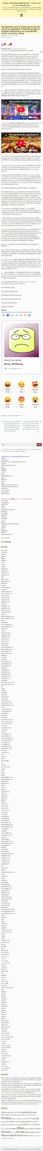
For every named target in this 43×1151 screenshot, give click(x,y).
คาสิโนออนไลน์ (5, 942)
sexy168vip (4, 849)
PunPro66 (4, 804)
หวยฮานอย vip (5, 1035)
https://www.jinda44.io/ (8, 509)
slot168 (3, 870)
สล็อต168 (3, 992)
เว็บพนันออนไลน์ (5, 1062)
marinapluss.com (6, 727)
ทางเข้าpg (4, 956)
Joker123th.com (6, 701)
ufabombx (4, 923)
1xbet (2, 562)
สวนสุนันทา (4, 1031)
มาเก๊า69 (3, 977)
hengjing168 (5, 670)
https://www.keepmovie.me (9, 486)
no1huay (3, 750)
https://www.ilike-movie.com (10, 485)
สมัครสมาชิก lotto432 (7, 987)
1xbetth (3, 527)
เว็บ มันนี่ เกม (4, 1053)
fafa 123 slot (4, 645)
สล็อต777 (3, 1000)
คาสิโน (3, 938)
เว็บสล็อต (3, 1064)
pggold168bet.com (7, 777)
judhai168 (4, 511)
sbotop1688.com (6, 845)
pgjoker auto (5, 783)
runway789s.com (6, 833)
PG (2, 763)
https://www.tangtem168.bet (10, 523)
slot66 (3, 508)
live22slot (21, 1115)
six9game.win (5, 860)
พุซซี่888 (3, 469)
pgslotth (3, 800)
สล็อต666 (3, 998)
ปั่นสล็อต (3, 965)
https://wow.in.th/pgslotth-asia (11, 299)
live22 (3, 481)
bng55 (3, 620)
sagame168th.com (6, 841)
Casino (3, 631)
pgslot (15, 259)
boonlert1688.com (6, 624)
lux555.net (4, 715)
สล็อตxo (3, 522)
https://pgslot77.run (7, 476)
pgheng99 (4, 781)
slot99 (3, 506)
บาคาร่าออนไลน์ (5, 490)
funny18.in (4, 659)
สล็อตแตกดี (4, 1029)
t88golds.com (5, 893)
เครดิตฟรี (3, 1049)
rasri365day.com (6, 822)
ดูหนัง (2, 467)
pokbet (3, 802)
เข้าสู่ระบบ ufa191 (5, 1045)
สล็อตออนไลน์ (4, 492)
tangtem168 (5, 895)
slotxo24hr (4, 876)
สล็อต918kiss (4, 1006)
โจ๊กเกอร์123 (4, 500)
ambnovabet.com (6, 591)
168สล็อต (3, 556)
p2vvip (3, 758)
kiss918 (3, 532)
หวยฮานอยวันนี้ (5, 1039)
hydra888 (4, 680)
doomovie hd (5, 538)
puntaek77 (4, 812)
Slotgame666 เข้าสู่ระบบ (8, 872)
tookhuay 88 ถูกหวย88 (7, 909)
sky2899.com (5, 864)
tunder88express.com (8, 911)
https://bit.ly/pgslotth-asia (9, 291)
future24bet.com (6, 661)
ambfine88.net (5, 587)
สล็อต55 (3, 994)
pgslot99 (4, 794)
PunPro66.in (5, 806)
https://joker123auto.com (8, 465)
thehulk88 (4, 901)
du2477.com (5, 639)
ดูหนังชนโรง (4, 488)
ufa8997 (3, 917)
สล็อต (20, 123)
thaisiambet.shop (6, 897)
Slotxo (3, 874)
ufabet (3, 921)
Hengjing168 (5, 502)
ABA (2, 577)
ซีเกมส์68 (3, 946)
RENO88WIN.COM (6, 824)
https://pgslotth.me (7, 534)
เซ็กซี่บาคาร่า (4, 1051)
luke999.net (5, 713)
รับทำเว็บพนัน (4, 981)
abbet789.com (5, 581)
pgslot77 (4, 789)
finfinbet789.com (6, 651)
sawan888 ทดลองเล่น (7, 843)
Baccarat (3, 604)
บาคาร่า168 (4, 961)
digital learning (5, 633)
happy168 (4, 668)
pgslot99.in (4, 796)
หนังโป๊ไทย (4, 525)
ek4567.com (5, 643)
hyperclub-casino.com (8, 682)
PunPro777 (4, 808)
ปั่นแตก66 (3, 967)
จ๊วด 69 (3, 944)
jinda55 (3, 690)
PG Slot (3, 765)
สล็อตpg (3, 1010)
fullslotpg (4, 479)
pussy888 (4, 518)
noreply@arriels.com (15, 368)
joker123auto (5, 697)
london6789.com (6, 709)
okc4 (2, 754)
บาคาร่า (3, 472)
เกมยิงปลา (4, 1041)
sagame (3, 463)
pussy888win (5, 820)
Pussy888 (4, 814)
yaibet (3, 934)
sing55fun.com (5, 855)
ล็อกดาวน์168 (4, 983)
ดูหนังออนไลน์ (4, 460)
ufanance (4, 926)
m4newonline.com (7, 719)
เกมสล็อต (3, 1043)
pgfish (3, 775)
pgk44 (3, 785)
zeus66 (3, 936)
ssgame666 (4, 882)
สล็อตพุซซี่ (3, 1014)
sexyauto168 (5, 851)
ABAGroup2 (4, 579)
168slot (3, 554)
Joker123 (4, 694)
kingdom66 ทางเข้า (6, 703)
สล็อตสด (3, 1018)
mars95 (3, 732)
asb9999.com (5, 600)
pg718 (3, 769)
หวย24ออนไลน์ (5, 1033)
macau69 (4, 725)
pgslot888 (4, 531)
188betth (3, 560)
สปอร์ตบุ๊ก (3, 985)
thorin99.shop (5, 903)
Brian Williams (7, 37)
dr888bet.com (5, 637)
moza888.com (5, 742)
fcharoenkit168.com (7, 647)
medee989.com (6, 734)
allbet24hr (4, 583)
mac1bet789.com (6, 723)
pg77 (2, 771)
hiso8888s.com (6, 672)
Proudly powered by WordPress (11, 1149)
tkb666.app (4, 907)
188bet (3, 558)
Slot (2, 866)
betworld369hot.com (7, 616)
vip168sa (3, 928)
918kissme (4, 571)
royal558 (3, 831)
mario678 (4, 730)
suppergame (5, 890)
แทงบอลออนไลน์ (5, 1068)
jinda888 (3, 692)
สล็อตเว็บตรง (10, 415)
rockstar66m (5, 829)
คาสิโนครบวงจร (5, 940)
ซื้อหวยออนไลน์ (5, 493)
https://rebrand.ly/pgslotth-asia (11, 295)
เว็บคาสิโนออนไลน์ (6, 1055)
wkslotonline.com (6, 930)
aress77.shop (5, 595)
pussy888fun (5, 816)
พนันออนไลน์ (4, 971)
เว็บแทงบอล (4, 1066)
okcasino (4, 756)
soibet (3, 878)
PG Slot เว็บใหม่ (5, 767)
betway (3, 614)
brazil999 (4, 628)
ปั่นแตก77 (4, 969)
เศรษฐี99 (3, 1138)
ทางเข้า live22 (5, 954)
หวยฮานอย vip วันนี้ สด (7, 1037)
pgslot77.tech (5, 791)
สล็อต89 (3, 1004)
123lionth (4, 552)
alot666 (3, 585)
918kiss (3, 458)
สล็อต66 (3, 996)
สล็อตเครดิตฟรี (5, 1022)
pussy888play (5, 818)
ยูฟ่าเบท (3, 979)
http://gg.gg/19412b (7, 306)
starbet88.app (5, 884)
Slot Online (4, 868)
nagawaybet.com (6, 746)
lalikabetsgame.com (7, 705)
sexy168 (3, 847)
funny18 (3, 657)
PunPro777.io (5, 810)
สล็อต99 (3, 516)
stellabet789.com (6, 886)
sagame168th (5, 839)
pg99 (2, 477)
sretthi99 (4, 880)
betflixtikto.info (5, 610)
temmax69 (34, 1121)
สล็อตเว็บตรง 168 (5, 1027)
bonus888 (4, 513)
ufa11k (3, 915)
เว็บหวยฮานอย (37, 1135)
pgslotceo (4, 798)
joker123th (4, 699)
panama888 (4, 761)
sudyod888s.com (6, 888)
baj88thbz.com (5, 606)
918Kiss (3, 567)
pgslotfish (19, 1118)
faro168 (16, 1112)
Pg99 (3, 773)
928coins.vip (5, 573)
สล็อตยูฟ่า (3, 1016)
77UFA (3, 565)
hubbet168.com (5, 676)
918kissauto (4, 569)
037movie (4, 550)
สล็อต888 (3, 1002)
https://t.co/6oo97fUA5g (9, 302)
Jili (2, 686)
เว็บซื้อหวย (4, 1058)
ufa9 (2, 919)
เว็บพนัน (3, 1060)
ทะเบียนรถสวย (5, 952)
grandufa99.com (6, 664)
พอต (2, 973)
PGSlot (20, 415)
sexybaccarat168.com (7, 853)
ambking (4, 589)
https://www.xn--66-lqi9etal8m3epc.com (13, 462)
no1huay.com (5, 752)
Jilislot (3, 688)
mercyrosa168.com (7, 738)
